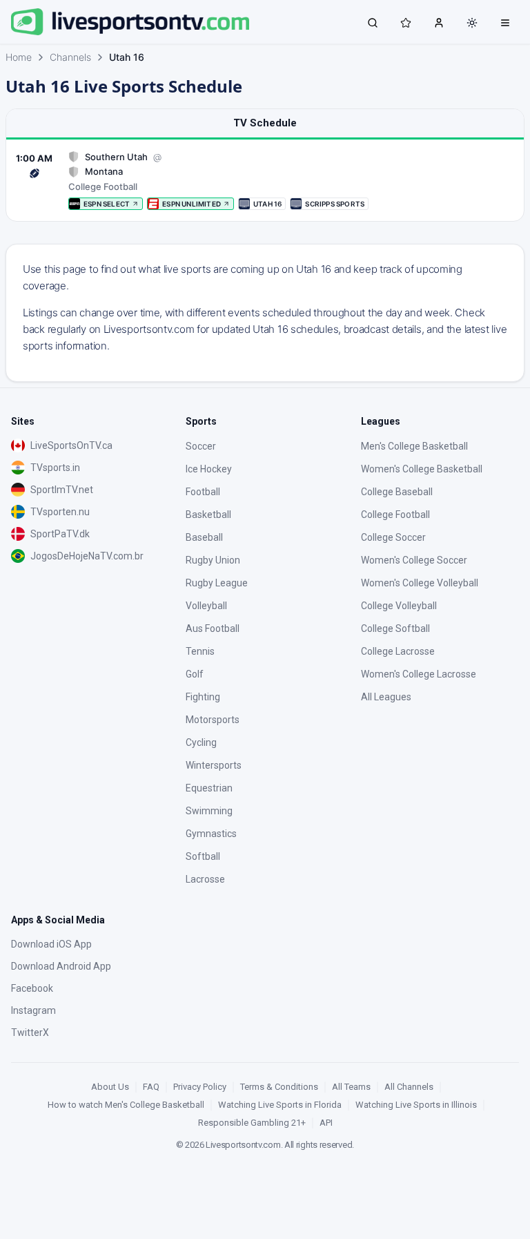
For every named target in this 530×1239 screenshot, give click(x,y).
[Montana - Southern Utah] (265, 181)
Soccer (201, 446)
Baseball (204, 537)
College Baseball (397, 491)
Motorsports (212, 719)
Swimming (209, 810)
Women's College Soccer (414, 560)
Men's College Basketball (414, 446)
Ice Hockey (209, 468)
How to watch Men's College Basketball (126, 1104)
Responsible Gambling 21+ (252, 1122)
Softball (203, 856)
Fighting (203, 696)
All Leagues (386, 696)
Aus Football (212, 628)
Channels (70, 57)
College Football (395, 514)
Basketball (208, 514)
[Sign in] (439, 22)
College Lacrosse (398, 651)
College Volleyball (399, 605)
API (326, 1122)
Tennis (200, 651)
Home (19, 57)
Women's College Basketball (421, 468)
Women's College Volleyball (419, 582)
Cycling (201, 742)
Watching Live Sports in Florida (280, 1104)
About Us (110, 1087)
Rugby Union (213, 560)
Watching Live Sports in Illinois (416, 1104)
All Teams (351, 1087)
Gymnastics (211, 833)
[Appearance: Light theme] (472, 22)
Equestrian (209, 788)
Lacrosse (205, 879)
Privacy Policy (199, 1087)
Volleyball (206, 605)
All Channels (408, 1087)
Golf (195, 674)
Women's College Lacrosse (418, 674)
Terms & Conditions (279, 1087)
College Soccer (393, 537)
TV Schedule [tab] (265, 123)
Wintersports (214, 765)
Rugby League (217, 582)
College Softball (395, 628)
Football (203, 491)
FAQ (151, 1087)
